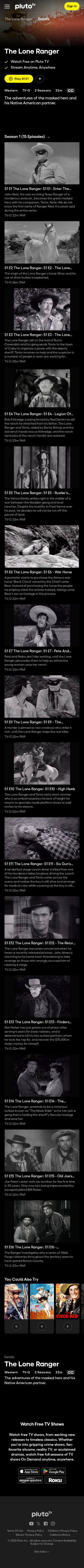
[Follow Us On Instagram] (53, 1523)
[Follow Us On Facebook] (45, 1523)
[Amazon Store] (30, 1480)
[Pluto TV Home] (25, 6)
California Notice (60, 1534)
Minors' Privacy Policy (29, 1534)
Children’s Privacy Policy (62, 1530)
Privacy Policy (35, 1530)
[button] (7, 6)
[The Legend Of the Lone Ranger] (42, 1309)
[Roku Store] (55, 1480)
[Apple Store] (29, 1471)
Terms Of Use (15, 1530)
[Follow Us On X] (38, 1523)
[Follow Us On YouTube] (31, 1523)
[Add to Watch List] (40, 79)
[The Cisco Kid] (68, 1309)
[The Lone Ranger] (16, 1309)
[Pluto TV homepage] (42, 1514)
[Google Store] (54, 1471)
